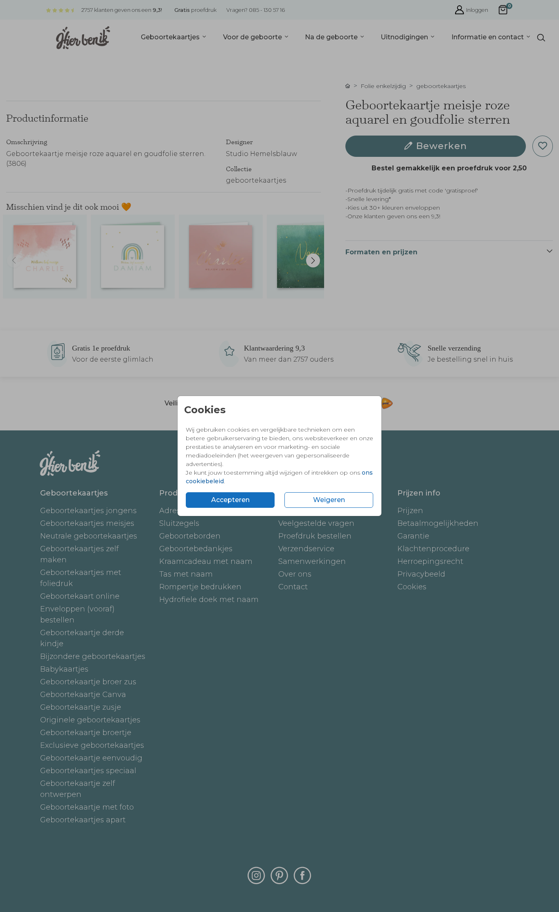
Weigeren (329, 500)
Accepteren (230, 500)
